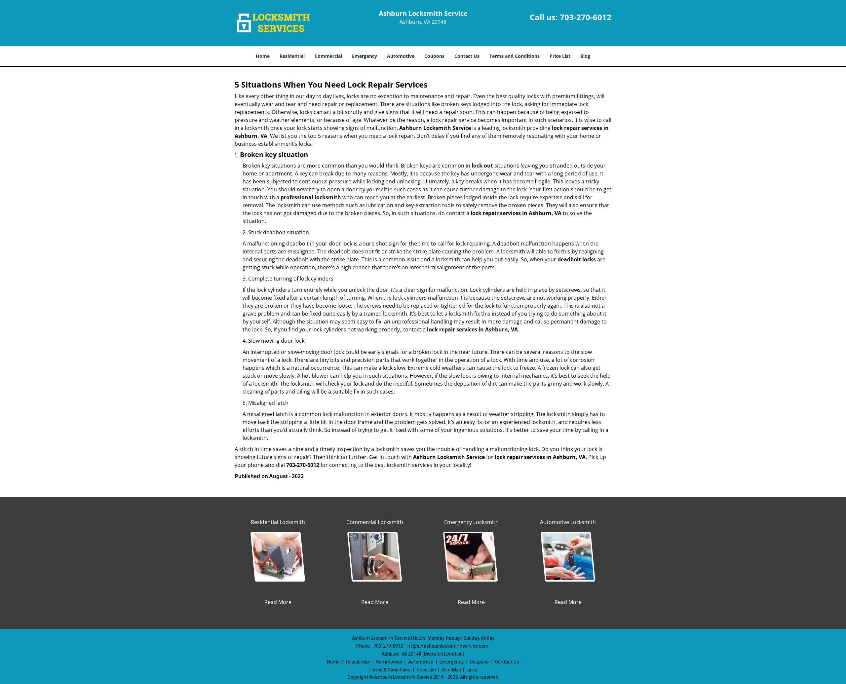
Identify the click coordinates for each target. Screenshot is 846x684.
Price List (560, 56)
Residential (292, 56)
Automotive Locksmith (568, 522)
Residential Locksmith (278, 522)
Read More (277, 602)
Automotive (400, 56)
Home (263, 56)
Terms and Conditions (514, 56)
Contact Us (467, 56)
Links (472, 669)
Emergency (364, 56)
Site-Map (451, 669)
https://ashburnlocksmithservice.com (447, 646)
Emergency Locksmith (471, 522)
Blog (585, 56)
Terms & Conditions (389, 669)
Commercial (328, 56)
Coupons (434, 56)
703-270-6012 (585, 17)
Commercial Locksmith (374, 522)
